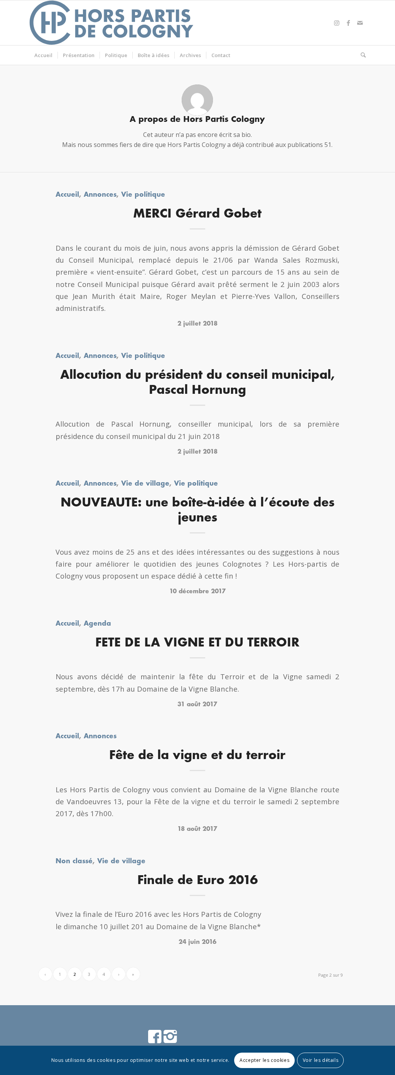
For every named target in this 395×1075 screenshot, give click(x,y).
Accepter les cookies (264, 1060)
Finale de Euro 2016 (197, 880)
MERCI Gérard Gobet (197, 214)
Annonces (100, 195)
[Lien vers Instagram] (337, 23)
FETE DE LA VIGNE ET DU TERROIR (197, 643)
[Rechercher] (361, 55)
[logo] (112, 22)
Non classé (74, 861)
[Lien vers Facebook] (348, 23)
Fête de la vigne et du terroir (197, 755)
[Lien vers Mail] (360, 23)
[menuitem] (43, 55)
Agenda (97, 624)
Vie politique (143, 195)
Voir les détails (321, 1060)
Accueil (67, 195)
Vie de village (145, 484)
